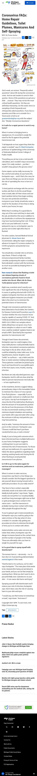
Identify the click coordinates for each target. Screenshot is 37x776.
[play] (3, 774)
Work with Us (7, 744)
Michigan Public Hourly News (12, 752)
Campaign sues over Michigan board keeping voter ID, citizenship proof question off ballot (17, 671)
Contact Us (7, 740)
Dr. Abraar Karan (15, 238)
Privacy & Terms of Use (11, 760)
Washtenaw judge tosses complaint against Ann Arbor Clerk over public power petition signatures (18, 655)
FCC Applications (9, 764)
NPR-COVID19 (12, 610)
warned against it (8, 559)
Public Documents (9, 748)
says (30, 312)
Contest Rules (8, 756)
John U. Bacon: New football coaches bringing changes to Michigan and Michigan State (17, 645)
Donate (31, 3)
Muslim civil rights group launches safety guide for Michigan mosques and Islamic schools (18, 679)
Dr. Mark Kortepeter (26, 147)
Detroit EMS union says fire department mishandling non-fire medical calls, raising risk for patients (18, 689)
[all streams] (34, 773)
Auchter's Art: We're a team (11, 663)
